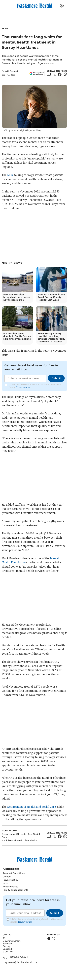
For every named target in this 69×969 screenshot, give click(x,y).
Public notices (10, 886)
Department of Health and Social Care (31, 806)
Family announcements (15, 890)
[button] (7, 6)
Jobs (5, 883)
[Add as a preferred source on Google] (37, 73)
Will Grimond (11, 71)
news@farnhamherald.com (23, 962)
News (5, 28)
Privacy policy (10, 880)
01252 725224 (20, 957)
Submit (56, 378)
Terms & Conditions (14, 873)
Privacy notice (23, 387)
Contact (7, 876)
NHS (10, 175)
